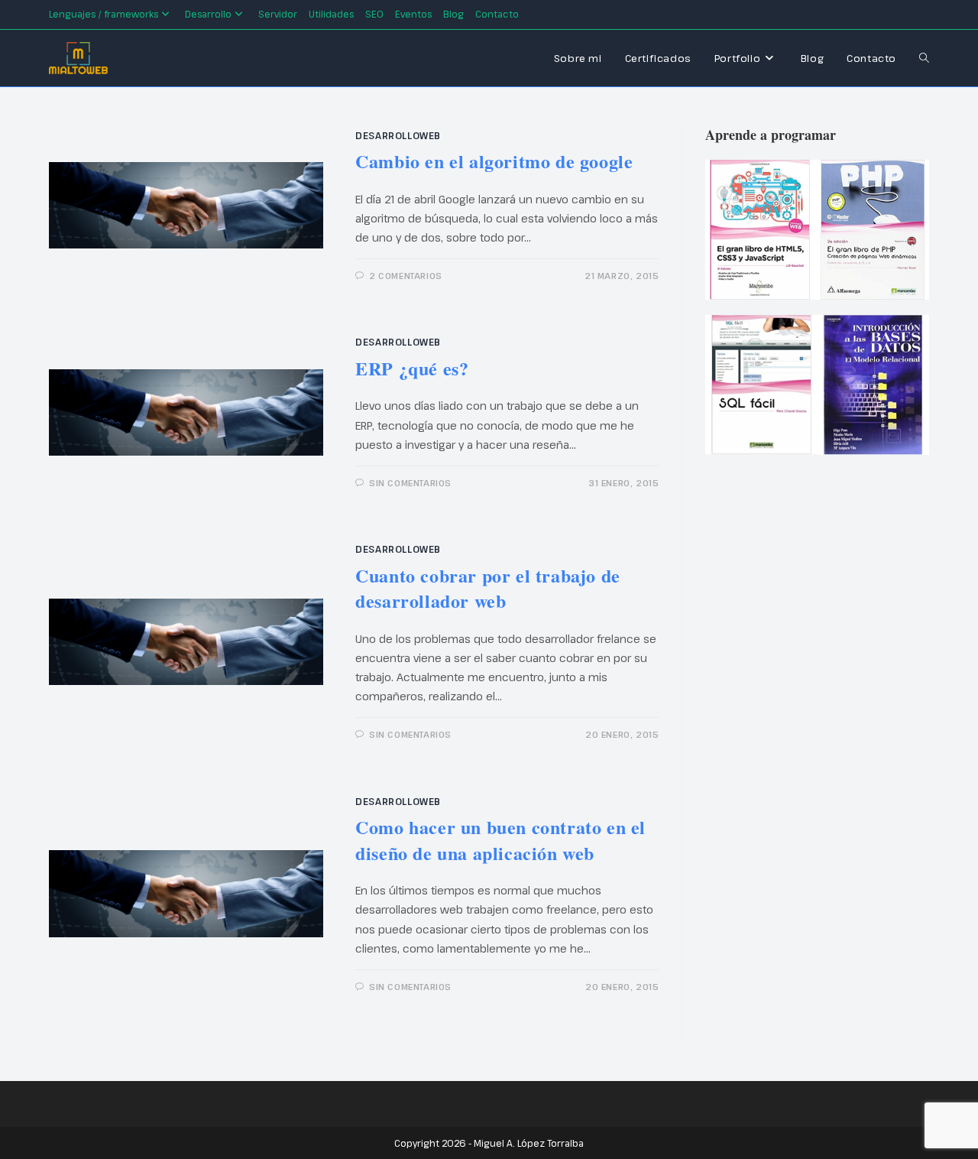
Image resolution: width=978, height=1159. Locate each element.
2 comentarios (405, 275)
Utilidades (331, 14)
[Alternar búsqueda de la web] (924, 58)
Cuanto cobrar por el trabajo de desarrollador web (487, 588)
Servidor (277, 14)
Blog (453, 14)
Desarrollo (208, 14)
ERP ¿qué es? (411, 368)
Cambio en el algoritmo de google (494, 161)
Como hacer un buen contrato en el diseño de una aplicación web (500, 839)
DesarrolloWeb (398, 135)
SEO (374, 14)
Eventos (413, 14)
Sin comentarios (410, 483)
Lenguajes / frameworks (103, 14)
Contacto (497, 14)
